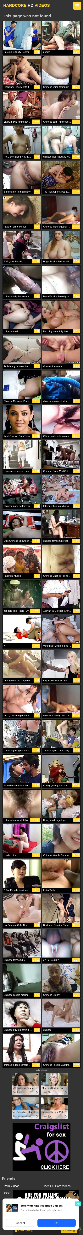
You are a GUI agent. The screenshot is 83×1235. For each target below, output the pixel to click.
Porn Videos (11, 1186)
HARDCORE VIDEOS (26, 5)
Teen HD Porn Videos (57, 1186)
